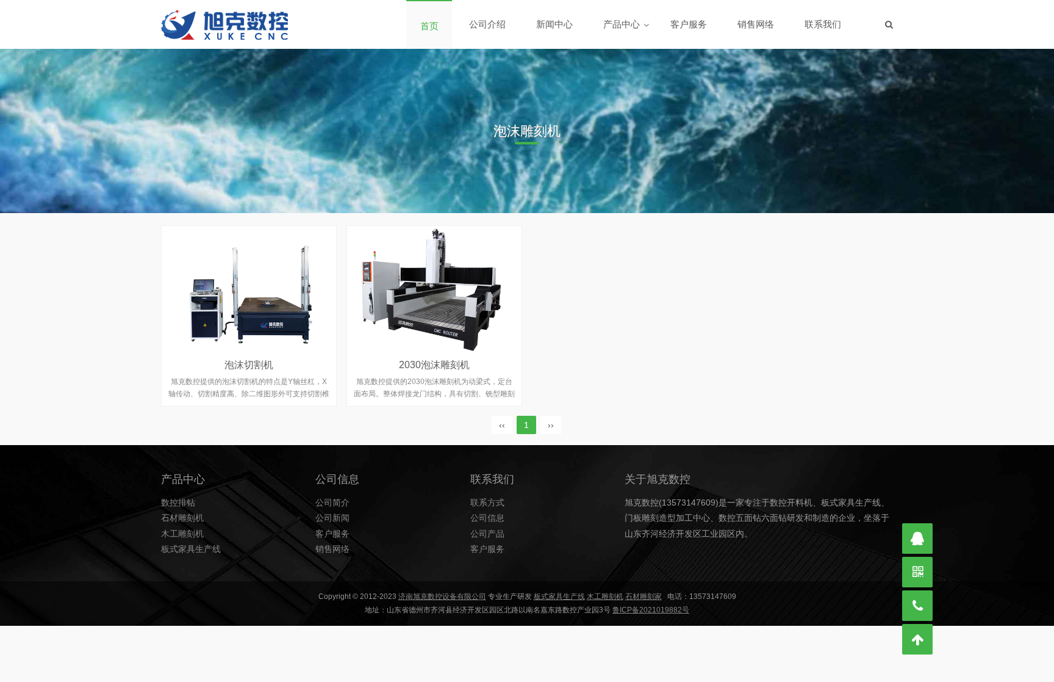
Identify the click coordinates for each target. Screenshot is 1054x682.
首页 (429, 26)
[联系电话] (917, 605)
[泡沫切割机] (249, 289)
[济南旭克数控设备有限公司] (224, 24)
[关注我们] (917, 572)
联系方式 (487, 502)
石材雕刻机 (182, 518)
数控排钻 (178, 502)
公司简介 (332, 502)
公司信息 (487, 518)
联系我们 (823, 24)
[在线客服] (917, 538)
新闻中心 (554, 24)
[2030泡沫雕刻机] (434, 289)
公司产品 (487, 534)
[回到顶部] (917, 639)
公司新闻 (332, 518)
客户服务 (688, 24)
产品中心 (621, 24)
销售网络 (755, 24)
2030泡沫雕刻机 (434, 365)
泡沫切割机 (248, 365)
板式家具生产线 (191, 549)
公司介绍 (487, 24)
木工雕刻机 (182, 534)
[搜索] (889, 24)
